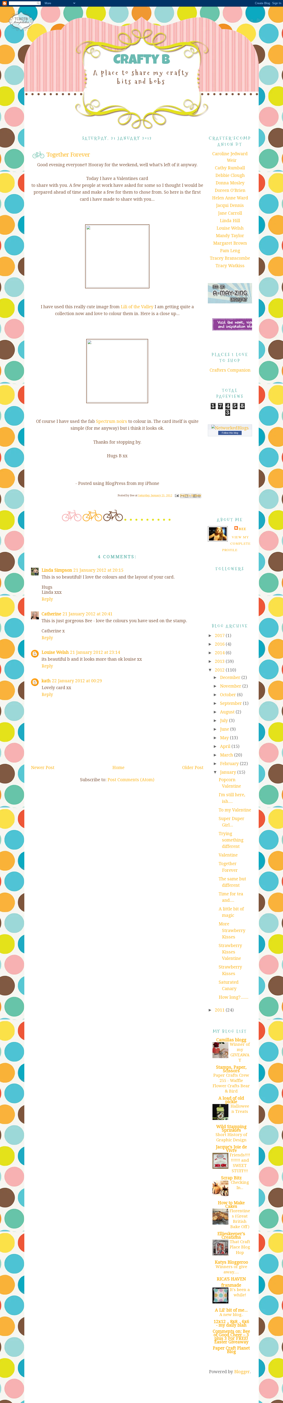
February (230, 763)
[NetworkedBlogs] (230, 428)
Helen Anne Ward (230, 197)
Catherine (51, 613)
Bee (243, 528)
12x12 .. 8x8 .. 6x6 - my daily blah (231, 1323)
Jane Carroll (230, 213)
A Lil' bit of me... (231, 1310)
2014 (220, 652)
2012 (220, 670)
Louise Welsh (55, 652)
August (228, 712)
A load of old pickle (231, 1100)
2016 (220, 644)
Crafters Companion (230, 370)
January (228, 772)
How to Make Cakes (231, 1204)
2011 (220, 1010)
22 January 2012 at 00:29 (77, 680)
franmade (231, 1285)
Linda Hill (230, 220)
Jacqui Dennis (230, 205)
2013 (220, 661)
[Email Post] (176, 495)
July (224, 720)
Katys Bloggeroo (231, 1262)
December (230, 677)
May (225, 737)
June (225, 729)
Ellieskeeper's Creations (231, 1235)
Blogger (242, 1371)
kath (46, 680)
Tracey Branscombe (230, 258)
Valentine (228, 855)
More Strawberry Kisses (232, 930)
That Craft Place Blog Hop (240, 1247)
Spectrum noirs (111, 421)
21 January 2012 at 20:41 (88, 613)
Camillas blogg (231, 1039)
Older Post (192, 767)
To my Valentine (235, 810)
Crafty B (141, 61)
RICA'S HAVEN (231, 1279)
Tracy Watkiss (230, 265)
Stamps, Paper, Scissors (231, 1069)
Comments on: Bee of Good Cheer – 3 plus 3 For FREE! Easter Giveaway (231, 1336)
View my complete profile (236, 543)
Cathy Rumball (230, 167)
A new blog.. (231, 1314)
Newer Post (42, 767)
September (231, 703)
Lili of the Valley (137, 306)
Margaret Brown (230, 243)
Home (118, 767)
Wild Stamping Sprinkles (231, 1128)
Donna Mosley (230, 182)
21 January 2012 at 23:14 (95, 652)
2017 (220, 635)
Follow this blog (230, 432)
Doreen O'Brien (230, 190)
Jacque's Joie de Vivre (231, 1148)
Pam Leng (230, 250)
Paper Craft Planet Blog (231, 1350)
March (227, 755)
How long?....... (233, 997)
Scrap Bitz (231, 1177)
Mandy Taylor (230, 235)
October (228, 694)
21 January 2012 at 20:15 (98, 570)
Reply (47, 599)
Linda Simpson (57, 570)
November (231, 686)
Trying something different (231, 840)
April (225, 746)
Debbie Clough (230, 175)
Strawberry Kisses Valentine (230, 952)
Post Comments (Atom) (130, 779)
